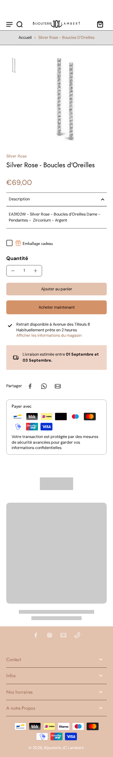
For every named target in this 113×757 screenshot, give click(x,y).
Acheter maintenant (57, 307)
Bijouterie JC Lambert (63, 747)
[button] (56, 289)
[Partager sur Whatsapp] (44, 386)
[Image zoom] (65, 99)
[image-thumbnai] (13, 65)
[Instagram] (49, 635)
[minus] (13, 270)
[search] (19, 24)
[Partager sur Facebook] (30, 386)
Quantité (17, 258)
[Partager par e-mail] (58, 386)
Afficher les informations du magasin (49, 335)
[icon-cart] (100, 24)
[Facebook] (36, 635)
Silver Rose (16, 156)
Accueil (25, 37)
